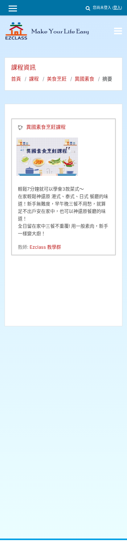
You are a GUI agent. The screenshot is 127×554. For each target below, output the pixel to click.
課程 (34, 79)
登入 (117, 7)
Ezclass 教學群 (45, 247)
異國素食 (84, 79)
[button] (87, 7)
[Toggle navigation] (118, 31)
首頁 (16, 79)
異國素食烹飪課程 (46, 127)
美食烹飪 (57, 79)
